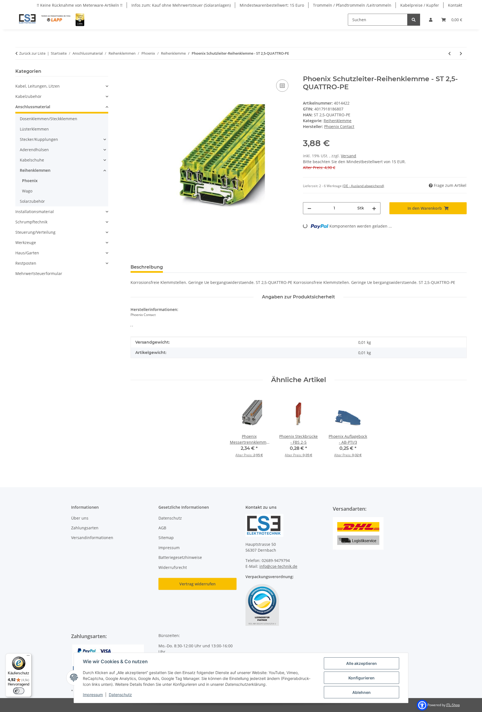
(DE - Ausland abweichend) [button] (363, 186)
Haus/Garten (27, 252)
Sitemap (166, 537)
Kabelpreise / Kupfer (419, 5)
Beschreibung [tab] (147, 267)
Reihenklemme (337, 120)
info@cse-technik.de (278, 566)
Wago (27, 191)
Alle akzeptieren (361, 663)
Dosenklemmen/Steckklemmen (48, 118)
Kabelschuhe (32, 160)
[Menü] (28, 656)
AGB (162, 527)
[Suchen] (413, 20)
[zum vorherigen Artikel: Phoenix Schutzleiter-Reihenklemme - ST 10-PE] (449, 53)
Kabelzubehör (28, 96)
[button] (431, 19)
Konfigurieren (361, 677)
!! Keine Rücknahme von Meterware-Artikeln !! (79, 5)
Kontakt (455, 5)
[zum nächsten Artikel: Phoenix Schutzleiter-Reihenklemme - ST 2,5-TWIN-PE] (461, 53)
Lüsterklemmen (34, 129)
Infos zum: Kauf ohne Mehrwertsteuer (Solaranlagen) (181, 5)
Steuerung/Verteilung (35, 232)
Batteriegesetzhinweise (180, 557)
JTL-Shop (453, 705)
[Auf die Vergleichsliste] (282, 85)
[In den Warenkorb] (135, 72)
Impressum (93, 694)
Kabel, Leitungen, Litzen (37, 86)
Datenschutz (120, 694)
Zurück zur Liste (32, 53)
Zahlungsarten (84, 527)
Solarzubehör (32, 201)
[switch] (18, 690)
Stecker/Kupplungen (39, 139)
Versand (348, 155)
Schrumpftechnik (31, 222)
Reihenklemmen (35, 170)
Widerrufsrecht (172, 567)
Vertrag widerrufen (197, 584)
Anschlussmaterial (32, 106)
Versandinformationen (92, 537)
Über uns (79, 518)
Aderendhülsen (34, 149)
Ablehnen (361, 692)
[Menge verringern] (309, 208)
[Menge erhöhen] (374, 208)
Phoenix (30, 180)
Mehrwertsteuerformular (38, 273)
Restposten (25, 263)
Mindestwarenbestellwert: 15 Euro (272, 5)
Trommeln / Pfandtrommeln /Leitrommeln (352, 5)
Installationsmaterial (34, 211)
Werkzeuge (25, 242)
